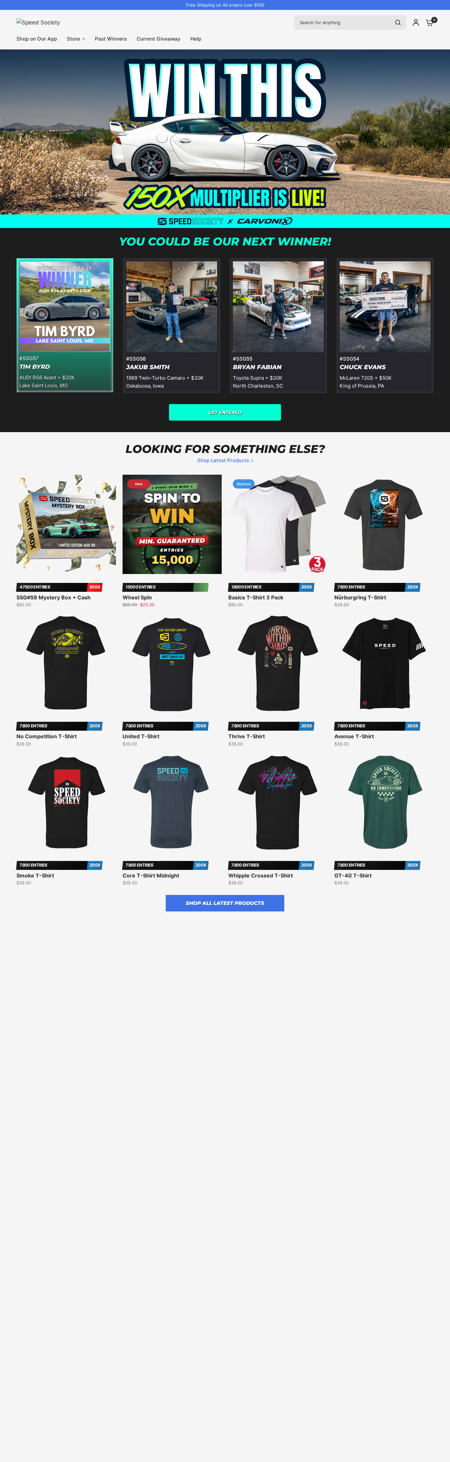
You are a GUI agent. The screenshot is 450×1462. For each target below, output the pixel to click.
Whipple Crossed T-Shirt (260, 875)
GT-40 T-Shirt (353, 875)
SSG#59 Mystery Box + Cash (53, 597)
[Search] (398, 22)
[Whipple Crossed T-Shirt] (278, 802)
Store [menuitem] (73, 39)
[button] (225, 412)
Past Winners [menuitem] (111, 39)
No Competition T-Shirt (46, 736)
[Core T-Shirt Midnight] (172, 802)
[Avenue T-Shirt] (384, 663)
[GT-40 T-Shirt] (384, 802)
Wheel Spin (137, 597)
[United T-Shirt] (172, 663)
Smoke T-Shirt (35, 875)
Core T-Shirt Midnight (151, 875)
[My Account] (415, 22)
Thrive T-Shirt (246, 736)
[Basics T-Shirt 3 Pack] (278, 524)
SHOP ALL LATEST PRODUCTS (225, 903)
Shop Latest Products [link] (223, 460)
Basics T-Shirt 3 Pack (255, 597)
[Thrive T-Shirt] (278, 663)
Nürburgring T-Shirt (360, 597)
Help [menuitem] (195, 39)
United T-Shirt (141, 736)
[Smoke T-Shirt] (66, 802)
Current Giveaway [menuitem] (159, 39)
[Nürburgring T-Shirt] (384, 524)
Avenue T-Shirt (354, 736)
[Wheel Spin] (172, 524)
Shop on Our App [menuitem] (36, 39)
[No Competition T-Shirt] (66, 663)
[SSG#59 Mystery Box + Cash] (66, 524)
